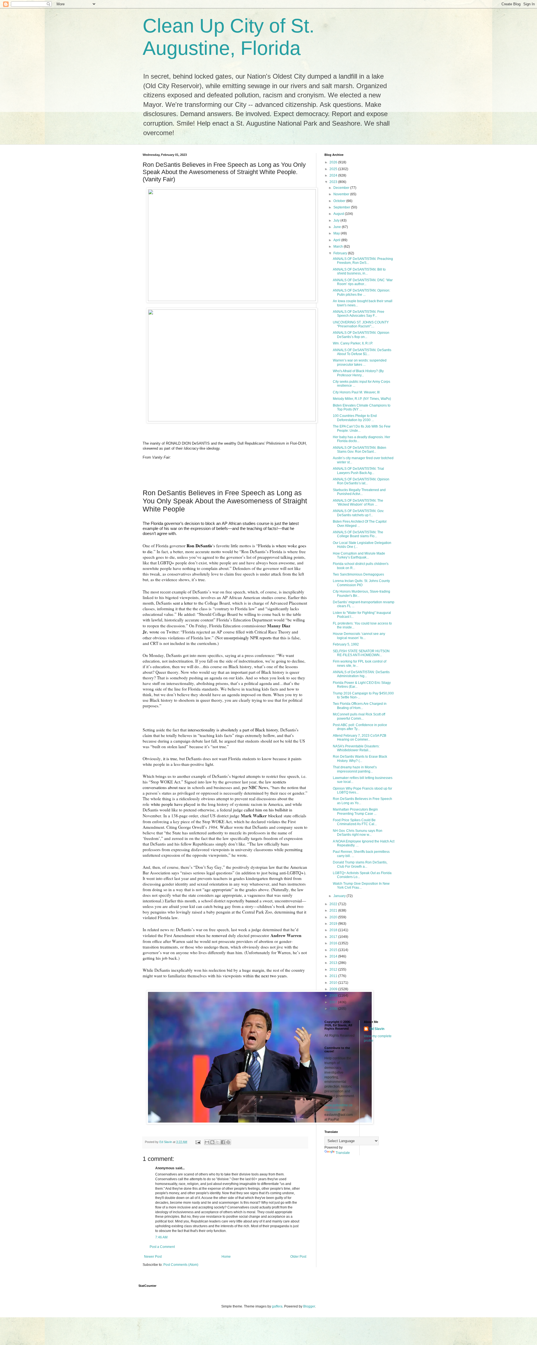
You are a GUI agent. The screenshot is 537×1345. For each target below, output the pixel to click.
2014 (333, 956)
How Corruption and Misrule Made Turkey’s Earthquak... (359, 555)
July (336, 220)
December (341, 188)
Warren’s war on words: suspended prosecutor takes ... (360, 362)
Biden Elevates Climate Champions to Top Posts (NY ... (361, 407)
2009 (333, 989)
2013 (333, 963)
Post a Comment (162, 1247)
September (342, 207)
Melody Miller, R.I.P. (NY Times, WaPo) (362, 399)
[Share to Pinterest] (228, 1142)
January (340, 896)
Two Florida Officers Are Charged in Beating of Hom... (360, 706)
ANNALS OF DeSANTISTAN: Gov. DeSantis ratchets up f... (358, 513)
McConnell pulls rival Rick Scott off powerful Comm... (359, 716)
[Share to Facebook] (223, 1142)
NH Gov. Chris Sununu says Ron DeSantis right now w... (357, 833)
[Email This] (207, 1142)
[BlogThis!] (212, 1142)
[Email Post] (197, 1142)
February (340, 253)
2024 (333, 175)
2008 (333, 995)
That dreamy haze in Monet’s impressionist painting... (355, 769)
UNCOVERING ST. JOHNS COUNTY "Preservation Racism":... (361, 324)
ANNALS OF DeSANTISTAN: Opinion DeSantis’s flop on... (361, 335)
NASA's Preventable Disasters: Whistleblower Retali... (356, 748)
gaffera (277, 1306)
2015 (333, 950)
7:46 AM (161, 1237)
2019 (333, 924)
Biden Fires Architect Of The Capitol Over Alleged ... (360, 523)
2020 (333, 917)
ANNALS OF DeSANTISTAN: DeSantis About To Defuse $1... (362, 352)
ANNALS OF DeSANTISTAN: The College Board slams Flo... (358, 534)
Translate (343, 1153)
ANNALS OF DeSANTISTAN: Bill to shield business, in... (359, 271)
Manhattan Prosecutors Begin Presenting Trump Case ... (355, 811)
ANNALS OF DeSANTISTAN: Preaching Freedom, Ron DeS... (363, 261)
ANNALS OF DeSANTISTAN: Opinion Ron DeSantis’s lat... (361, 481)
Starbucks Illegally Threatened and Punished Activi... (359, 492)
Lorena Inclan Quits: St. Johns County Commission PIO (361, 583)
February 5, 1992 (346, 644)
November (341, 194)
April (337, 240)
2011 (333, 976)
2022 (333, 904)
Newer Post (153, 1257)
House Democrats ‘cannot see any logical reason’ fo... (359, 636)
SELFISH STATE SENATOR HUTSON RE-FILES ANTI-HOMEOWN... (361, 653)
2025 (333, 169)
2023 (333, 182)
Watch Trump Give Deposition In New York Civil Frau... (361, 885)
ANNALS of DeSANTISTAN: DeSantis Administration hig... (361, 674)
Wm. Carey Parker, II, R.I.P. (353, 343)
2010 (333, 983)
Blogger (309, 1306)
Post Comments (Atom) (180, 1265)
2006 (333, 1009)
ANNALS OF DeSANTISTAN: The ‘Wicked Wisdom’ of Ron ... (358, 502)
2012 (333, 969)
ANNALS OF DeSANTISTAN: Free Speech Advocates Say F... (358, 314)
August (339, 214)
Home (226, 1257)
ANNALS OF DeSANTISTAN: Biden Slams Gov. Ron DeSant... (359, 450)
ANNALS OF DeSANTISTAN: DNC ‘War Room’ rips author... (363, 282)
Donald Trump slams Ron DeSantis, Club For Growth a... (360, 864)
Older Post (298, 1257)
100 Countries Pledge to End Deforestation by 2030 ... (355, 418)
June (337, 227)
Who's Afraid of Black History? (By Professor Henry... (358, 373)
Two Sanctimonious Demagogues (358, 574)
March (338, 246)
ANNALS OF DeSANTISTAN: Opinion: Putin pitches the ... (361, 292)
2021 (333, 910)
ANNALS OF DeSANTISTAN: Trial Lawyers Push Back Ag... (358, 471)
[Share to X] (217, 1142)
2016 (333, 943)
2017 (333, 937)
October (339, 201)
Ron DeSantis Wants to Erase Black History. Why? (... (360, 758)
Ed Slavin (376, 1029)
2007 (333, 1002)
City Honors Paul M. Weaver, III (356, 392)
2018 (333, 930)
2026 (333, 162)
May (337, 233)
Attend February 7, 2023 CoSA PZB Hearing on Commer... (359, 737)
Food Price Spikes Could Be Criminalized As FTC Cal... (355, 822)
